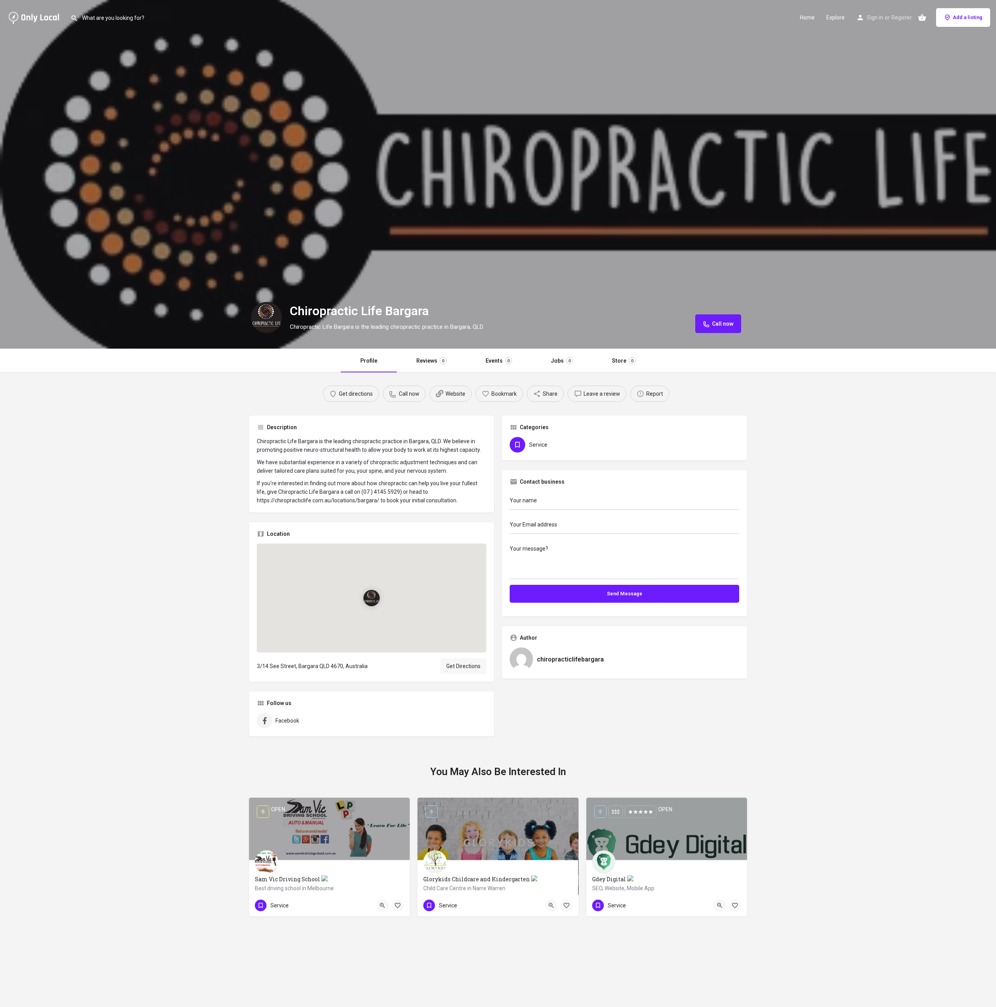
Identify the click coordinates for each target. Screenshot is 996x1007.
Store (622, 361)
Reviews (430, 361)
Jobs (561, 361)
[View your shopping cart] (922, 17)
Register (901, 17)
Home (807, 17)
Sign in (875, 17)
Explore (835, 17)
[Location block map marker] (371, 598)
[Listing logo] (266, 317)
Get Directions (463, 666)
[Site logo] (35, 17)
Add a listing (967, 17)
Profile (368, 361)
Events (498, 361)
